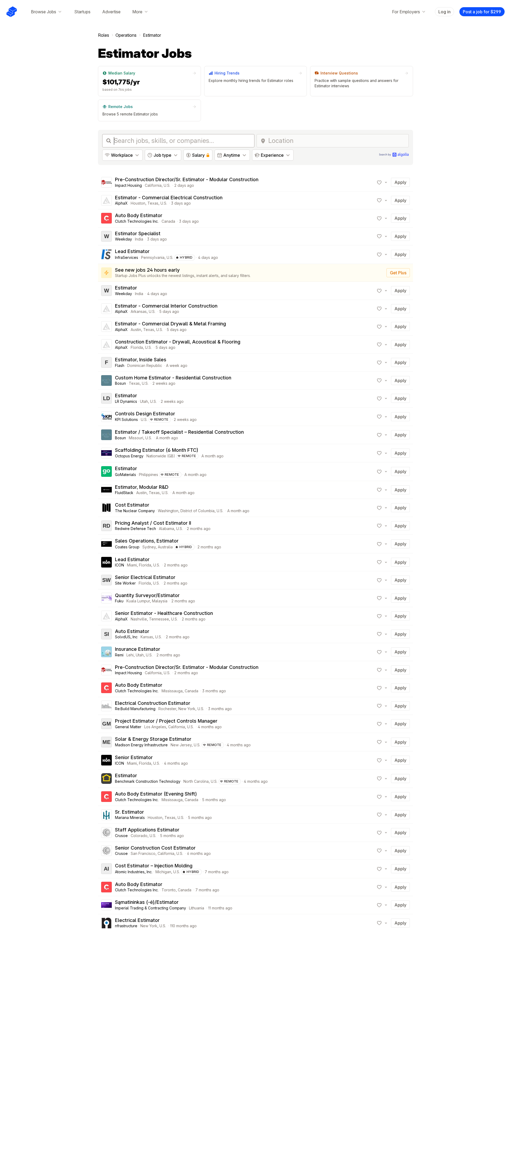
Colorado (139, 835)
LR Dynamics (126, 401)
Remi (119, 655)
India (139, 239)
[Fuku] (106, 598)
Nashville (139, 619)
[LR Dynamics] (106, 398)
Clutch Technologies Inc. (137, 221)
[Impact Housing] (106, 182)
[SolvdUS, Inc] (106, 634)
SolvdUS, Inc (126, 637)
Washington (168, 510)
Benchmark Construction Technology (147, 781)
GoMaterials (125, 474)
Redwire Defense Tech (135, 528)
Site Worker (125, 583)
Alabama (166, 528)
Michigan (163, 872)
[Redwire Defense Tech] (106, 525)
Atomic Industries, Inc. (134, 872)
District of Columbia (197, 510)
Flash (119, 365)
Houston (138, 203)
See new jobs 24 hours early (147, 270)
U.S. (167, 185)
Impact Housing (128, 185)
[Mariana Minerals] (106, 814)
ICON (119, 565)
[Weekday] (106, 236)
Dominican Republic (144, 365)
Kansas (147, 637)
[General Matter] (106, 723)
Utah (144, 401)
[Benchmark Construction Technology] (106, 778)
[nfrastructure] (106, 923)
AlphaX (121, 203)
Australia (165, 547)
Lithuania (196, 908)
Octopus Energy (129, 456)
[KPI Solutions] (106, 416)
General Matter (128, 727)
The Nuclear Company (135, 510)
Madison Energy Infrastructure (141, 745)
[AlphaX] (106, 200)
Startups (82, 11)
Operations (126, 35)
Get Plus (398, 272)
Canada (168, 221)
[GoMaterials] (106, 471)
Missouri (136, 438)
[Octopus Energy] (106, 453)
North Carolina (196, 781)
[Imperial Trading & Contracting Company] (106, 905)
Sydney (149, 547)
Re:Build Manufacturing (135, 708)
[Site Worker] (106, 580)
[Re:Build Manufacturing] (106, 706)
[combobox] (336, 140)
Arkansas (139, 311)
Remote (161, 419)
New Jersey (181, 745)
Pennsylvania (152, 257)
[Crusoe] (106, 832)
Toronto (169, 890)
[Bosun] (106, 380)
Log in (444, 11)
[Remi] (106, 652)
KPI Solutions (126, 419)
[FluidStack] (106, 490)
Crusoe (121, 835)
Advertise (111, 11)
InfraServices (126, 257)
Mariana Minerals (130, 817)
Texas (152, 203)
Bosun (120, 383)
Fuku (119, 601)
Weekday (123, 239)
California (153, 185)
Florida (137, 347)
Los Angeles (155, 727)
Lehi (130, 655)
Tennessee (159, 619)
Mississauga (172, 691)
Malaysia (159, 601)
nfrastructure (126, 926)
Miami (132, 565)
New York (186, 708)
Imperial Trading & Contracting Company (150, 908)
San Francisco (143, 853)
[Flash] (106, 362)
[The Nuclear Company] (106, 507)
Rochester (167, 708)
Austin (136, 329)
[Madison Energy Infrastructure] (106, 742)
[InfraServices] (106, 254)
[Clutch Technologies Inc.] (106, 218)
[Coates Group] (106, 544)
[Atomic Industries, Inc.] (106, 868)
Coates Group (127, 547)
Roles (103, 35)
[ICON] (106, 562)
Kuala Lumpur (138, 601)
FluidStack (124, 492)
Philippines (148, 474)
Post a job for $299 (482, 11)
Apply (400, 182)
